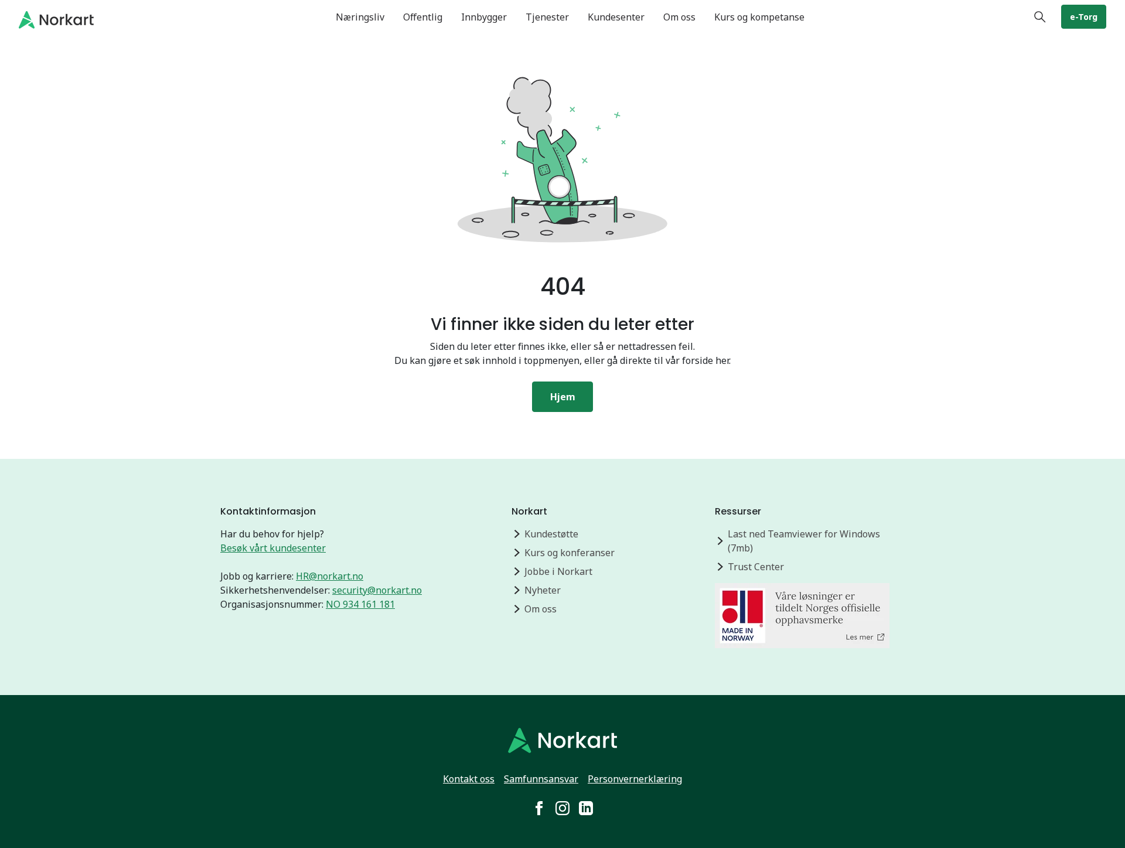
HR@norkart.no (329, 576)
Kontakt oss (469, 778)
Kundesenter (616, 17)
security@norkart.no (377, 590)
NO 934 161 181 (360, 604)
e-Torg (1083, 16)
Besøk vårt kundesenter (273, 548)
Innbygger (484, 17)
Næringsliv (360, 17)
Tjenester (547, 17)
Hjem (562, 396)
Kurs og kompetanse (759, 17)
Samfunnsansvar (541, 778)
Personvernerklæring (635, 778)
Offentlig (422, 17)
